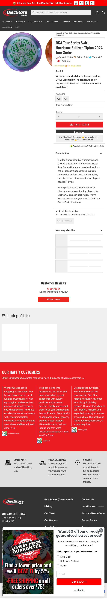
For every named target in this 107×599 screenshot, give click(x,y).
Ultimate (19, 21)
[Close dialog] (101, 530)
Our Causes (51, 520)
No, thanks (79, 590)
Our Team (49, 513)
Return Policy (89, 520)
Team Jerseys (78, 21)
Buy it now (79, 132)
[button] (79, 124)
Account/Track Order (93, 513)
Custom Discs (34, 21)
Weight (60, 94)
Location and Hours (93, 506)
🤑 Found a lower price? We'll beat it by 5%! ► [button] (87, 146)
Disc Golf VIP (92, 21)
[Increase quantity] (100, 116)
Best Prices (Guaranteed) (58, 499)
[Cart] (102, 12)
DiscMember (7, 27)
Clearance (65, 21)
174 (65, 99)
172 (58, 99)
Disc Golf (6, 21)
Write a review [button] (53, 299)
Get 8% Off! (79, 582)
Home (58, 33)
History (48, 506)
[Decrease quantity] (59, 116)
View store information (64, 221)
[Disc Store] (15, 12)
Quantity (59, 112)
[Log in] (96, 12)
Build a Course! (52, 21)
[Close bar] (105, 1)
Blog (17, 27)
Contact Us (88, 499)
